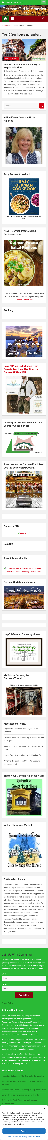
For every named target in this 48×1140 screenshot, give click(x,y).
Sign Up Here (24, 995)
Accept (24, 1131)
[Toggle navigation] (12, 18)
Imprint (38, 1137)
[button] (44, 1108)
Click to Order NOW (24, 300)
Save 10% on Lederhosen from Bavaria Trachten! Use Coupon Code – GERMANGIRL (21, 369)
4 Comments (38, 71)
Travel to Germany (11, 58)
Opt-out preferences (14, 1137)
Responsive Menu (43, 2)
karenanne (25, 71)
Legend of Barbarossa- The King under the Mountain (23, 1076)
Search (41, 106)
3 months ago (11, 71)
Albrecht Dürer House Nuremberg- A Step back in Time (24, 1090)
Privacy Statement (28, 1137)
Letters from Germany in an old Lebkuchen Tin (22, 755)
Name (4, 984)
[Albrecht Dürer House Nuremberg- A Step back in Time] (24, 50)
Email (4, 974)
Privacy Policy (7, 1003)
